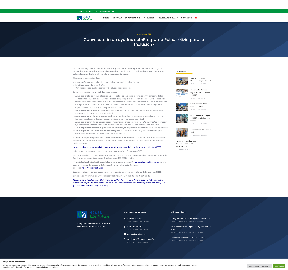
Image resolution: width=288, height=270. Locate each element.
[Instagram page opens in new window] (206, 11)
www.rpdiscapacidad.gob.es (147, 162)
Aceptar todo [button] (279, 266)
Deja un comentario (196, 222)
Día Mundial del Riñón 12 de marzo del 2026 (188, 237)
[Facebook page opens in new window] (210, 11)
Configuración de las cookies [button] (259, 266)
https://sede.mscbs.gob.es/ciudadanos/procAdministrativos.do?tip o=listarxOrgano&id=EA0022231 (117, 147)
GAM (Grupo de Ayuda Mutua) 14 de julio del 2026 (190, 219)
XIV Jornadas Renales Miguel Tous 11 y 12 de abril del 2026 (191, 228)
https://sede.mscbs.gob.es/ (94, 168)
